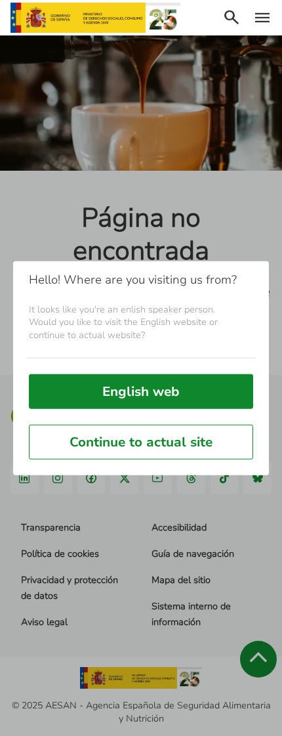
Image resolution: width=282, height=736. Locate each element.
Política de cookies (60, 554)
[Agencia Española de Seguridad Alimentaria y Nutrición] (95, 18)
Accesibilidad (179, 527)
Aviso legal (44, 622)
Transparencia (51, 527)
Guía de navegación (192, 554)
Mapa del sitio (181, 580)
